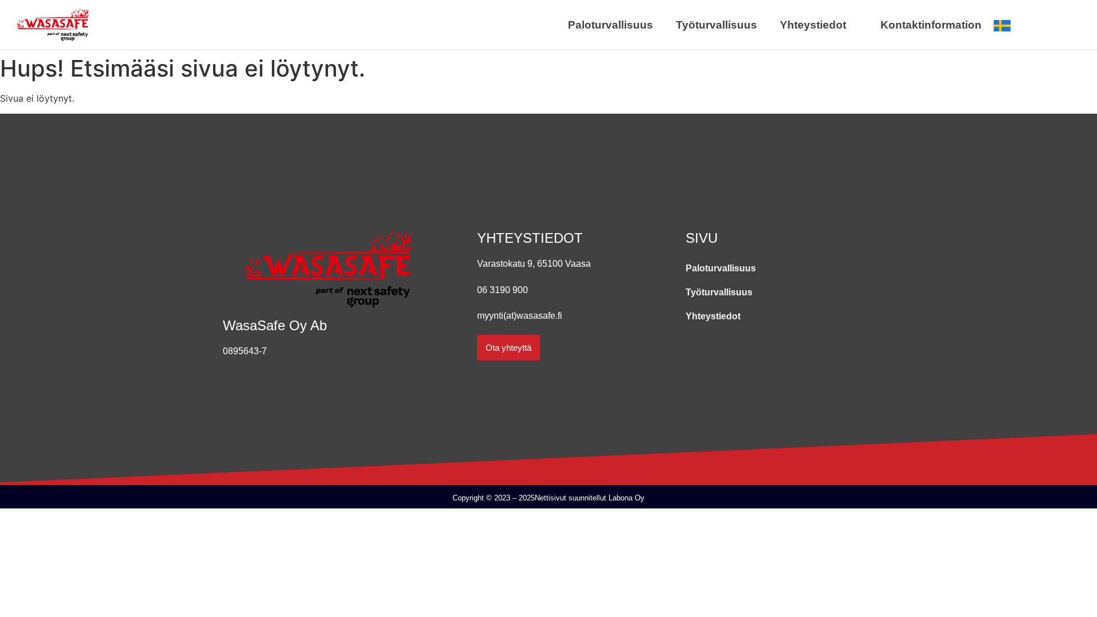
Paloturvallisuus (610, 25)
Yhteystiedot (813, 25)
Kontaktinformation (931, 25)
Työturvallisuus (716, 25)
